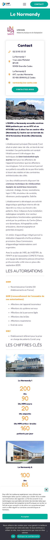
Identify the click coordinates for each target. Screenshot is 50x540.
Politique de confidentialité (28, 536)
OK (13, 536)
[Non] (47, 531)
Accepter (25, 516)
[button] (46, 489)
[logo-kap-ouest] (6, 4)
